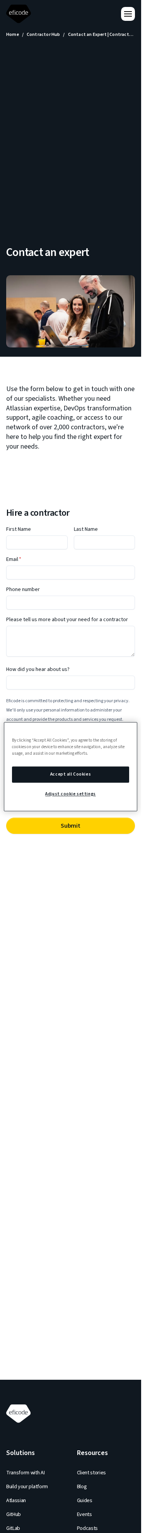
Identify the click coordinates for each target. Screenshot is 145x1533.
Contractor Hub (43, 34)
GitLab (13, 1528)
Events (84, 1514)
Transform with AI (25, 1473)
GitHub (13, 1514)
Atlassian (16, 1500)
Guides (84, 1500)
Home (12, 34)
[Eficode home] (20, 14)
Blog (82, 1487)
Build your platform (27, 1487)
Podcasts (87, 1528)
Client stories (91, 1473)
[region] (70, 766)
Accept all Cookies (70, 774)
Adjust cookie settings (70, 794)
